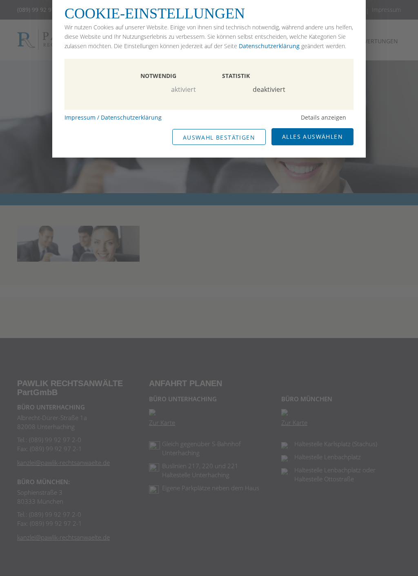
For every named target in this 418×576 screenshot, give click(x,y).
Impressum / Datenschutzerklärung (113, 117)
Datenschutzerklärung (269, 46)
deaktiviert (269, 89)
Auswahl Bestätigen (219, 137)
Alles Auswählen (312, 136)
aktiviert (183, 89)
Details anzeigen (323, 117)
